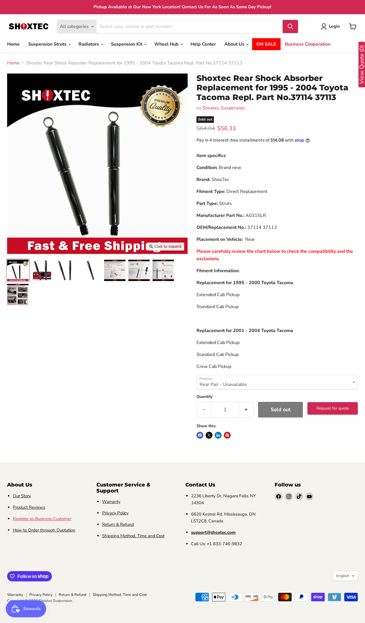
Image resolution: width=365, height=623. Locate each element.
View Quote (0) (361, 64)
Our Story (22, 496)
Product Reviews (29, 507)
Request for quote (333, 408)
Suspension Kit (127, 44)
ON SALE (266, 44)
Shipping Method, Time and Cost (133, 536)
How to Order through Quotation (44, 530)
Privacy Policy (115, 513)
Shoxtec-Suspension (223, 108)
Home (13, 44)
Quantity (204, 396)
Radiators (89, 44)
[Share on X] (209, 435)
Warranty (111, 501)
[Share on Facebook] (199, 435)
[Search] (290, 26)
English (342, 576)
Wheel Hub (167, 44)
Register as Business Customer (42, 519)
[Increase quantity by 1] (246, 410)
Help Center (203, 44)
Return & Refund (118, 524)
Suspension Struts (48, 44)
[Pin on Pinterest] (227, 435)
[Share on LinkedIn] (218, 435)
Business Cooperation (307, 44)
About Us (235, 44)
